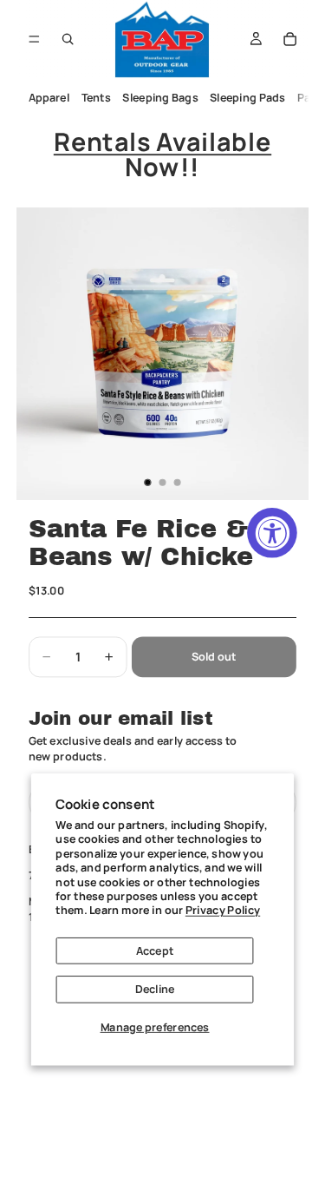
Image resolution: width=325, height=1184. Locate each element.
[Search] (67, 39)
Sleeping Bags (160, 97)
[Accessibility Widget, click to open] (272, 533)
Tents (95, 97)
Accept (154, 950)
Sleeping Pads (247, 97)
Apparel (48, 97)
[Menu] (34, 38)
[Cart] (290, 39)
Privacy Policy (222, 910)
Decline (155, 989)
